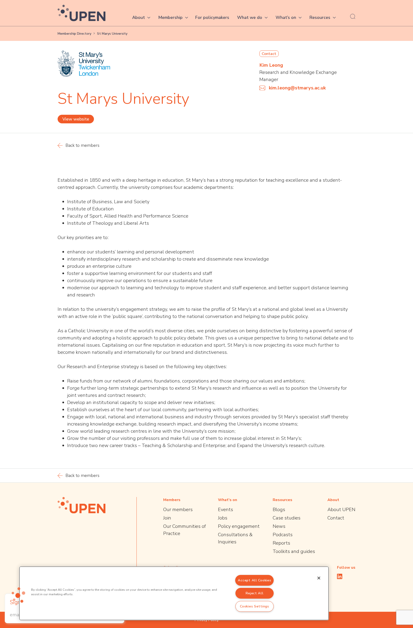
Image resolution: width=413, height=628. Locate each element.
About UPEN (341, 509)
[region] (174, 593)
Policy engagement (239, 526)
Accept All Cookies (254, 580)
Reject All (254, 593)
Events (225, 509)
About (138, 17)
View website (75, 119)
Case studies (286, 518)
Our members (178, 509)
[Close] (319, 578)
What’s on (286, 17)
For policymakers (212, 17)
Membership (170, 17)
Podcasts (283, 534)
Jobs (222, 518)
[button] (18, 595)
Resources (320, 17)
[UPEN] (81, 13)
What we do (249, 17)
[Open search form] (352, 16)
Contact (335, 518)
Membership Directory (74, 33)
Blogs (279, 509)
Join (167, 518)
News (279, 526)
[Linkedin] (339, 576)
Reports (281, 543)
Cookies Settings (254, 606)
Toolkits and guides (294, 551)
